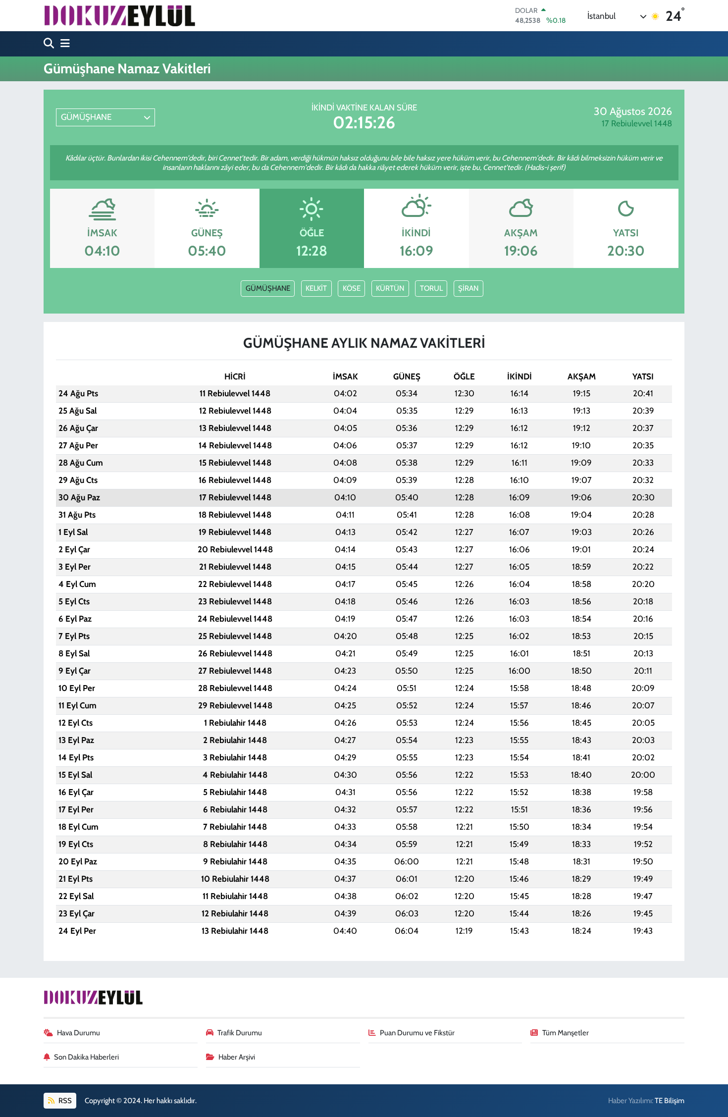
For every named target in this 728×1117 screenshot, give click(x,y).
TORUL (431, 288)
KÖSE (352, 288)
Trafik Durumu (239, 1032)
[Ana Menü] (63, 43)
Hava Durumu (78, 1032)
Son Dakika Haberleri (86, 1057)
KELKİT (316, 288)
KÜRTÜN (390, 288)
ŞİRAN (468, 288)
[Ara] (50, 43)
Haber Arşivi (236, 1057)
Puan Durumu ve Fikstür (417, 1032)
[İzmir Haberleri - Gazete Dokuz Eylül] (119, 15)
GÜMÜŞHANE (268, 288)
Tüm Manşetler (565, 1032)
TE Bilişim (669, 1100)
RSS (64, 1100)
